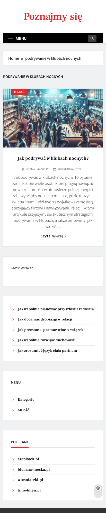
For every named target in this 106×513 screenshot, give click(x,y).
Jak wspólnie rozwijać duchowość (46, 340)
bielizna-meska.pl (34, 469)
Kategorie (26, 399)
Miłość (19, 92)
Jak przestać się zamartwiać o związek (50, 329)
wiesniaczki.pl (30, 479)
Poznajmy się (53, 16)
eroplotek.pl (28, 459)
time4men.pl (29, 490)
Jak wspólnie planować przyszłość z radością (56, 309)
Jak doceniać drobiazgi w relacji (45, 319)
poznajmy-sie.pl (37, 169)
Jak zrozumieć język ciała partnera (47, 350)
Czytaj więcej (52, 235)
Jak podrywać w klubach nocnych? (53, 158)
